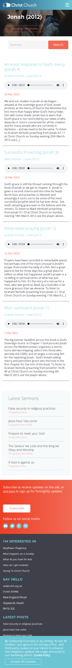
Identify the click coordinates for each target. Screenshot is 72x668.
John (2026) (27, 424)
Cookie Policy (42, 655)
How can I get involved (15, 565)
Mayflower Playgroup (14, 548)
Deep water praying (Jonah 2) (30, 228)
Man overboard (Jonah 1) (26, 307)
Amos (24, 412)
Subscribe (16, 508)
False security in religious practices (22, 623)
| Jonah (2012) (33, 76)
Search (58, 45)
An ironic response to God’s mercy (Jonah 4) (34, 66)
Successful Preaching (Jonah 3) (31, 152)
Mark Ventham (13, 159)
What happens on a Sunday (18, 553)
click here (9, 491)
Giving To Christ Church (16, 570)
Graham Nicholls (14, 76)
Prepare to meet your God (17, 635)
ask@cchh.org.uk (12, 586)
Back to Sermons (25, 29)
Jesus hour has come (14, 629)
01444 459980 (10, 591)
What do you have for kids (17, 559)
